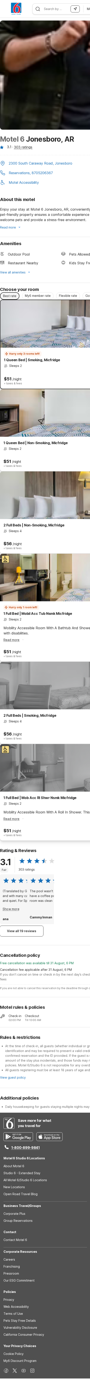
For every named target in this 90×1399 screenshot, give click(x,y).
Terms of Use (13, 1313)
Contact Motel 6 (15, 1240)
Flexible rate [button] (68, 295)
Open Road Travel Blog (20, 1194)
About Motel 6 (13, 1166)
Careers (9, 1259)
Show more (11, 909)
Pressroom (11, 1273)
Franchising (11, 1266)
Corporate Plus (14, 1213)
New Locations (14, 1187)
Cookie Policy (13, 1354)
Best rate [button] (9, 296)
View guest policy (13, 1077)
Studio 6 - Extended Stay (21, 1173)
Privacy (8, 1299)
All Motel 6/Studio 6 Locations (25, 1180)
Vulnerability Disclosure (20, 1327)
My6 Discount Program (19, 1361)
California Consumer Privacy (23, 1334)
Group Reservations (18, 1220)
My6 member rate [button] (38, 295)
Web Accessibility (16, 1306)
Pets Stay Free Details (19, 1320)
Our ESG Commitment (19, 1280)
